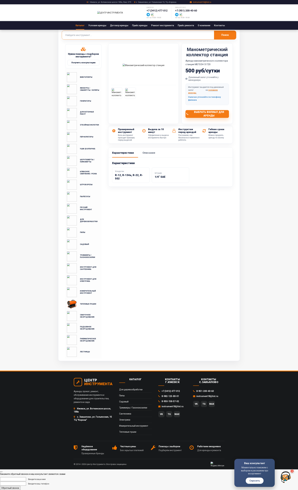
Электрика (124, 420)
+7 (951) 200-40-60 (186, 10)
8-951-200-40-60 (205, 391)
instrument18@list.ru (202, 2)
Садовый (124, 401)
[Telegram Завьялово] (176, 14)
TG (169, 414)
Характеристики (123, 152)
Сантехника (125, 413)
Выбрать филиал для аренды (209, 114)
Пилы (122, 395)
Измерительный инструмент (133, 426)
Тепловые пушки (127, 432)
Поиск (225, 34)
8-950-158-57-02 (170, 401)
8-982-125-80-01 (170, 396)
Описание (148, 152)
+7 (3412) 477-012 (157, 10)
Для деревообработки (130, 389)
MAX (176, 414)
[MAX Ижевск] (152, 14)
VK (161, 414)
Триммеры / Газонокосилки (133, 407)
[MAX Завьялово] (181, 14)
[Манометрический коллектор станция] (143, 65)
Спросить (254, 480)
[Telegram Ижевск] (148, 14)
